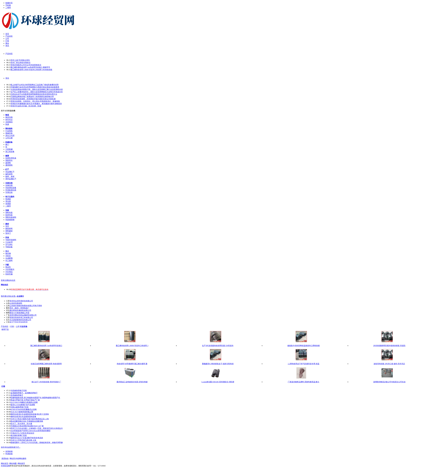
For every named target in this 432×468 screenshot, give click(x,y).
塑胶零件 (9, 160)
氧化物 (8, 253)
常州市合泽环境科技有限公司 (21, 301)
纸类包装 (9, 215)
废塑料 (8, 163)
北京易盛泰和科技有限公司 (20, 320)
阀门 (7, 144)
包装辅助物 (9, 220)
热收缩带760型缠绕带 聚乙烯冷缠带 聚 (132, 364)
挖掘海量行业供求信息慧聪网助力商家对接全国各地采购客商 (35, 87)
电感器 (8, 199)
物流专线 (9, 117)
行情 (12, 326)
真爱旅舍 (5, 458)
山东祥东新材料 (16, 303)
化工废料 (9, 260)
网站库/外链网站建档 (18, 458)
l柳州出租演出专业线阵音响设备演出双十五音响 (30, 414)
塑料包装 (9, 213)
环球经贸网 (5, 466)
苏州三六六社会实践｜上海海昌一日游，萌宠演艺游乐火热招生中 (37, 428)
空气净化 (9, 244)
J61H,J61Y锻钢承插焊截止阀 (22, 412)
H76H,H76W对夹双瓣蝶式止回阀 (24, 409)
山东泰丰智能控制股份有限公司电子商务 (26, 306)
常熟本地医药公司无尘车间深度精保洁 (26, 65)
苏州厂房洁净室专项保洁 (20, 62)
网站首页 (4, 463)
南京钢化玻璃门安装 (19, 435)
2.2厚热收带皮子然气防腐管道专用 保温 (303, 364)
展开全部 (4, 111)
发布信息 (11, 280)
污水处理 (9, 242)
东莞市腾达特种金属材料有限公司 (23, 315)
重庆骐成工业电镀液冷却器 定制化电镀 (132, 382)
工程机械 (9, 149)
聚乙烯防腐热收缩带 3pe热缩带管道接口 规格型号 (30, 67)
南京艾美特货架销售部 (19, 322)
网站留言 (21, 463)
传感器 (8, 204)
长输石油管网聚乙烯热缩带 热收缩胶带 (46, 364)
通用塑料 (9, 165)
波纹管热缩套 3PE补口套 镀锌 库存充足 (389, 364)
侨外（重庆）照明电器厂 (19, 308)
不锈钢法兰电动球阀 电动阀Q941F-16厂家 (27, 426)
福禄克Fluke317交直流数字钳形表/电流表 (27, 438)
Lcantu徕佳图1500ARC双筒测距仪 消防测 (217, 382)
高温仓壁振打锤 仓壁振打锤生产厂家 (25, 400)
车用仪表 (9, 192)
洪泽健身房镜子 (17, 395)
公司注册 (9, 138)
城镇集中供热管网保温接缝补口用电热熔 (303, 346)
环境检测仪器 (10, 190)
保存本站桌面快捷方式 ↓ (10, 447)
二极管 (8, 206)
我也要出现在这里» (8, 296)
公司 (18, 326)
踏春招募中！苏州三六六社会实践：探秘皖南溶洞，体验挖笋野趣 (37, 442)
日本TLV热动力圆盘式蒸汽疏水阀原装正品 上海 (30, 419)
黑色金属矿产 (10, 179)
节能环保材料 (10, 240)
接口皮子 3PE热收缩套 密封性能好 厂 (46, 382)
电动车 (8, 267)
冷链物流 (9, 122)
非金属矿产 (9, 172)
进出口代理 (9, 136)
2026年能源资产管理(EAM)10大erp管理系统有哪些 (30, 431)
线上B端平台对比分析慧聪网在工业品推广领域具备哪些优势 (35, 85)
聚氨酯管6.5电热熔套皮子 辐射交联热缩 (218, 364)
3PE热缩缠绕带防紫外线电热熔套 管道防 (389, 346)
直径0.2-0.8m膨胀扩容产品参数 (23, 405)
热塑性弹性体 (10, 158)
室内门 (8, 233)
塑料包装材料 (10, 217)
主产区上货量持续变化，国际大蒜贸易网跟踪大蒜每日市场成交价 (37, 92)
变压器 (8, 201)
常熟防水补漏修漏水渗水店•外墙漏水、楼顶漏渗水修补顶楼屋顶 (36, 104)
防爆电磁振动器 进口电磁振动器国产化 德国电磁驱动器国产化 (35, 398)
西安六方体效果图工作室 (19, 313)
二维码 (8, 8)
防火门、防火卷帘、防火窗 (21, 424)
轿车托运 (9, 120)
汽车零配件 (9, 269)
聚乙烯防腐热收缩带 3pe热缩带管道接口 (46, 346)
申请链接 (9, 454)
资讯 (7, 78)
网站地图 (13, 463)
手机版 (8, 5)
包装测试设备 (10, 188)
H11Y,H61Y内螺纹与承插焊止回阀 (24, 402)
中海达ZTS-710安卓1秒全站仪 (22, 433)
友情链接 (9, 451)
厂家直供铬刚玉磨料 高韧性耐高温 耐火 (303, 382)
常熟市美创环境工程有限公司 (21, 317)
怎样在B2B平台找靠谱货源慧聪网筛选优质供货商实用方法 (34, 94)
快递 (7, 124)
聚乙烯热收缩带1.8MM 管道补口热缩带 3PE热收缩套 (31, 70)
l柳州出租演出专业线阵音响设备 (23, 416)
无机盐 (8, 256)
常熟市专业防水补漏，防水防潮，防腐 (26, 106)
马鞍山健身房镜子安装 (20, 407)
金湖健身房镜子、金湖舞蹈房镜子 (24, 393)
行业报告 (9, 131)
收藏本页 (9, 3)
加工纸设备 (9, 152)
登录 (2, 280)
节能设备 (9, 247)
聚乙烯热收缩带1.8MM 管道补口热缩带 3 (132, 346)
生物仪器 (9, 185)
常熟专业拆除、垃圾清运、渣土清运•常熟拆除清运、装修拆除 (35, 101)
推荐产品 (5, 329)
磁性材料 (9, 174)
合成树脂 (9, 258)
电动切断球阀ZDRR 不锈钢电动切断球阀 (27, 421)
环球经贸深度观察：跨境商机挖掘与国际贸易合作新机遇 (33, 99)
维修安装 (9, 133)
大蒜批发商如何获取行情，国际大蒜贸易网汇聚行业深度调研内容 (37, 89)
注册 (6, 280)
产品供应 (9, 54)
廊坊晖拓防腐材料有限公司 (20, 310)
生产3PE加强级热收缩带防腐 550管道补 (217, 346)
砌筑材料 (9, 228)
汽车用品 (9, 272)
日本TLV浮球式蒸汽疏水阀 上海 (23, 440)
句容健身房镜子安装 (19, 390)
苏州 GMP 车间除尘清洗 (20, 60)
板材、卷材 (9, 176)
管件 (7, 226)
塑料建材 (9, 231)
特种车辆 (9, 274)
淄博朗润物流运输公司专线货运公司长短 (389, 382)
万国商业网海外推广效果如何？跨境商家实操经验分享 (32, 96)
